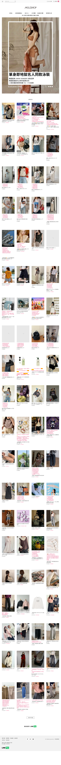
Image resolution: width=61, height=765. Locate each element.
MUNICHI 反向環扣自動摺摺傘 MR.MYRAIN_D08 (22, 312)
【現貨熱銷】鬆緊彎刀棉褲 (7, 615)
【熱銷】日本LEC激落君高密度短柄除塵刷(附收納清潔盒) (23, 120)
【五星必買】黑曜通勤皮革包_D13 (8, 377)
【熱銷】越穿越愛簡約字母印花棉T (38, 475)
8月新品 (10, 13)
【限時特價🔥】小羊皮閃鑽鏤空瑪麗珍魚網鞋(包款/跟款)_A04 (8, 258)
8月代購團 (34, 13)
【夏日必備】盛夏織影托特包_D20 (52, 347)
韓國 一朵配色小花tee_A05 (22, 188)
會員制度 (16, 738)
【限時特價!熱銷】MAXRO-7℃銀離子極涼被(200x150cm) (8, 317)
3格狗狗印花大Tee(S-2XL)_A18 (52, 315)
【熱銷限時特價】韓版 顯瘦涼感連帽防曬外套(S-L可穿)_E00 (8, 121)
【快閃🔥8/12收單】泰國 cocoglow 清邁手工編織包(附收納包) (52, 127)
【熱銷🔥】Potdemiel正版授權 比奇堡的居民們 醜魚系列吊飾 (38, 318)
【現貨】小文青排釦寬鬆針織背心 (23, 553)
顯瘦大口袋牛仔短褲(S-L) (51, 247)
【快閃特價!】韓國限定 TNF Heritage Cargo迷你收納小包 (22, 154)
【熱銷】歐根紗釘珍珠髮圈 (7, 583)
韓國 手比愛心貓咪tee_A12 (7, 219)
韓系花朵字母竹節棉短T (6, 283)
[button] (3, 55)
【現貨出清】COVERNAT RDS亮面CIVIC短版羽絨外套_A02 (8, 642)
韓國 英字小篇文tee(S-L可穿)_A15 (38, 153)
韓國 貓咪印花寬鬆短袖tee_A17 (37, 219)
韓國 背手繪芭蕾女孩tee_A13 (37, 189)
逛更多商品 (30, 717)
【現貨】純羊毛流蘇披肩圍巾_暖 (52, 587)
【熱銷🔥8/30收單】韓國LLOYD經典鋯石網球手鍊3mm (23, 249)
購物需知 (7, 738)
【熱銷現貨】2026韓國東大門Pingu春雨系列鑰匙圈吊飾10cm (37, 558)
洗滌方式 (3, 740)
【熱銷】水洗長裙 (5, 500)
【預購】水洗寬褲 (49, 468)
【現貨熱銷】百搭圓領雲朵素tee (37, 701)
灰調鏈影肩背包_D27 (20, 347)
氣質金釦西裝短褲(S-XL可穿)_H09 (38, 434)
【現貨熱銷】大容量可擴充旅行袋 (23, 500)
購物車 (57, 1)
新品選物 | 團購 (40, 13)
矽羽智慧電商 (57, 739)
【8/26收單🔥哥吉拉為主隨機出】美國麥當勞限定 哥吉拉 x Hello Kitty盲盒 (38, 123)
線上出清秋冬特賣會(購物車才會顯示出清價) (30, 15)
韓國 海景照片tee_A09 (6, 187)
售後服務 (11, 738)
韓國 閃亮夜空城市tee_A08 (51, 184)
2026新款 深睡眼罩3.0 (36, 496)
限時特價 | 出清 (49, 13)
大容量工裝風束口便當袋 (36, 527)
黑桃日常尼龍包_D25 (35, 347)
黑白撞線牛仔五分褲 (20, 283)
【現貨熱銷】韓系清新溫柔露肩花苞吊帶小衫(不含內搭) (23, 469)
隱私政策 (7, 740)
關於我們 (3, 738)
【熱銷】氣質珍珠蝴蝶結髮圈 (22, 583)
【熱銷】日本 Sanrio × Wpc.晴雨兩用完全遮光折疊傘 (52, 502)
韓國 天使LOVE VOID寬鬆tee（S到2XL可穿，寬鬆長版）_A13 (38, 404)
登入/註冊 (50, 1)
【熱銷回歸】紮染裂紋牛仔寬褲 (22, 709)
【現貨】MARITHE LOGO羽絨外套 (23, 612)
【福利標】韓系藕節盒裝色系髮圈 (38, 583)
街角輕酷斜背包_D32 (6, 347)
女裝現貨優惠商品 (18, 13)
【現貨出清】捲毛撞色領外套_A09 (8, 668)
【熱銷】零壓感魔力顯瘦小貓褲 (37, 643)
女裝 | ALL (27, 13)
